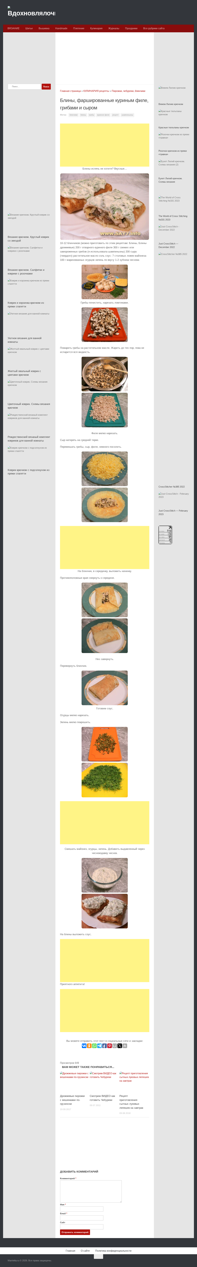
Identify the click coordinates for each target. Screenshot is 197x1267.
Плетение (78, 28)
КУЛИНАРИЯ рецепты (96, 91)
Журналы (113, 28)
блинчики (74, 115)
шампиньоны (127, 115)
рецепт (115, 115)
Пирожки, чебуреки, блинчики (128, 91)
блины (83, 115)
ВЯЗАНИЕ (14, 28)
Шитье (29, 28)
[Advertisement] (104, 57)
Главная (70, 1250)
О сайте (85, 1250)
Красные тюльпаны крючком (174, 127)
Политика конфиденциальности (113, 1250)
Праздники (131, 28)
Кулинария (96, 28)
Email (63, 1213)
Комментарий (68, 1178)
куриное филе (103, 115)
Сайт (62, 1222)
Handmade (61, 28)
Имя (63, 1204)
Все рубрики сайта (154, 28)
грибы (91, 115)
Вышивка (44, 28)
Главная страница (70, 91)
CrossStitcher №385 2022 (172, 486)
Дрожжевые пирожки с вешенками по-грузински (72, 1100)
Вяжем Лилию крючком (171, 104)
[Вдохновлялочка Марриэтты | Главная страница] (31, 12)
